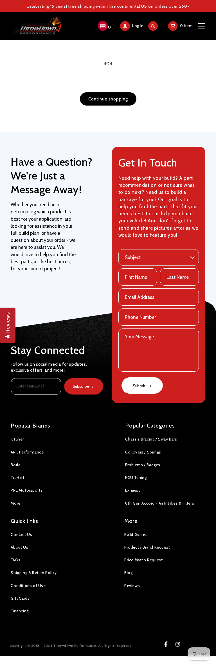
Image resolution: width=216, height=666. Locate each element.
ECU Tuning (136, 477)
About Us (19, 547)
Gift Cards (20, 598)
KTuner (17, 439)
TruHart (17, 477)
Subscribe (81, 386)
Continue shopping (108, 99)
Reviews (132, 585)
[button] (103, 26)
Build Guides (135, 534)
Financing (19, 611)
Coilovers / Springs (143, 452)
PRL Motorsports (26, 490)
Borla (15, 464)
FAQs (15, 559)
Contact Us (21, 534)
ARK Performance (27, 452)
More (15, 503)
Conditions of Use (28, 585)
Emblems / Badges (142, 464)
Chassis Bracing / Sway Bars (151, 439)
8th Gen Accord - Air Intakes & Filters (159, 503)
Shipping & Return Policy (34, 572)
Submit (139, 385)
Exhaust (132, 490)
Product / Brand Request (147, 547)
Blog (128, 572)
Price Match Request (143, 559)
